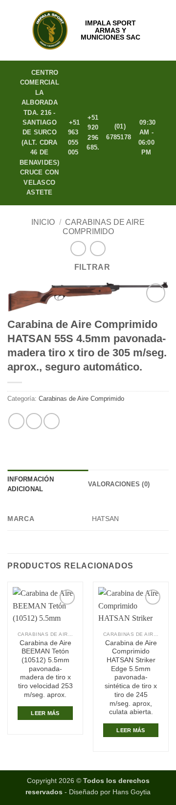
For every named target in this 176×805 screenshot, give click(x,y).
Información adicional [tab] (30, 484)
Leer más (45, 713)
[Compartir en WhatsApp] (16, 421)
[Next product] (78, 248)
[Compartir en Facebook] (34, 421)
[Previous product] (97, 248)
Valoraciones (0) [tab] (119, 484)
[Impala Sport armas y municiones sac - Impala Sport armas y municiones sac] (50, 30)
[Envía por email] (52, 421)
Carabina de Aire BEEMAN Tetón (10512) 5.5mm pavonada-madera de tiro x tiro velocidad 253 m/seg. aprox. (45, 668)
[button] (13, 30)
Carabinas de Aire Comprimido (81, 398)
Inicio (43, 222)
